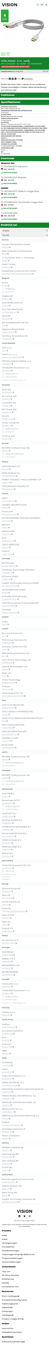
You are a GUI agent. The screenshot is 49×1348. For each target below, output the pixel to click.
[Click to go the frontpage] (9, 4)
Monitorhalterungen (11, 1262)
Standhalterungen (10, 1251)
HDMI (8, 53)
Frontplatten (8, 1247)
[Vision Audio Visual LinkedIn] (19, 1216)
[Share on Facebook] (10, 79)
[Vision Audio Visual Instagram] (30, 1216)
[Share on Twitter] (13, 79)
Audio (4, 1235)
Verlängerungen (9, 1243)
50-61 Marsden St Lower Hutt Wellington (8, 877)
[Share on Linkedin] (15, 79)
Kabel (3, 53)
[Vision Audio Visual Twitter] (24, 1216)
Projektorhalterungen (12, 1258)
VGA (8, 54)
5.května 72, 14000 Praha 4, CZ (14, 380)
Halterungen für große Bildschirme (18, 1254)
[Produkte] (46, 4)
